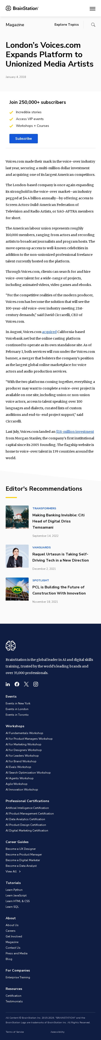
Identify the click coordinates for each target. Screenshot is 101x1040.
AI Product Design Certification (26, 825)
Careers (11, 931)
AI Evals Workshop (18, 767)
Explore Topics (66, 24)
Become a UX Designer (21, 849)
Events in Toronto (17, 715)
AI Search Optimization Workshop (28, 773)
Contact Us (13, 948)
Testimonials (14, 1001)
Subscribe (23, 138)
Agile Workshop (16, 784)
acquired (49, 332)
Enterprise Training (18, 977)
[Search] (93, 25)
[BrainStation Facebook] (17, 684)
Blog (9, 959)
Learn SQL (12, 907)
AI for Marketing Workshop (23, 744)
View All (11, 871)
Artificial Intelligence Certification (27, 808)
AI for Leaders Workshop (22, 756)
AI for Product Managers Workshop (29, 739)
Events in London (17, 709)
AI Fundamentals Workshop (24, 733)
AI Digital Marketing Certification (27, 830)
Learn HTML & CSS (18, 901)
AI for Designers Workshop (24, 750)
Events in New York (18, 703)
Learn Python (14, 890)
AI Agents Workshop (20, 778)
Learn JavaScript (16, 895)
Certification (13, 996)
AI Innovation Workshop (22, 789)
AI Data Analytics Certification (25, 819)
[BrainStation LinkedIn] (8, 684)
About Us (12, 925)
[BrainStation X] (26, 684)
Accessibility (57, 1032)
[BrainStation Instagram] (35, 684)
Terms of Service (15, 1032)
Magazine (12, 942)
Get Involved (14, 936)
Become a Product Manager (24, 854)
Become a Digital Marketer (23, 860)
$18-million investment (75, 432)
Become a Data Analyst (21, 866)
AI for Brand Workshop (21, 761)
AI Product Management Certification (30, 813)
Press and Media (16, 953)
